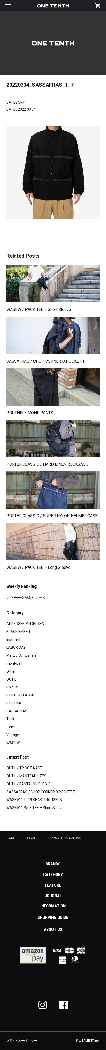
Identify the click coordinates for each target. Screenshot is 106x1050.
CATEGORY (53, 874)
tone (10, 727)
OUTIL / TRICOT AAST (24, 768)
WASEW (13, 743)
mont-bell (14, 663)
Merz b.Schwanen (21, 655)
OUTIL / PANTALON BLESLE (28, 784)
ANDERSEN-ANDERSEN (25, 624)
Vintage (12, 735)
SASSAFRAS (17, 711)
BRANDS (53, 863)
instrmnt (13, 640)
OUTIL (11, 679)
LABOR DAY (16, 647)
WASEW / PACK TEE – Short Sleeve (38, 309)
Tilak (10, 719)
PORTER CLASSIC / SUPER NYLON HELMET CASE (52, 515)
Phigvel (12, 687)
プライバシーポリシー (21, 1041)
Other (11, 671)
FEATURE (53, 885)
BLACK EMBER (18, 632)
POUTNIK (13, 703)
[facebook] (63, 1004)
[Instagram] (43, 1004)
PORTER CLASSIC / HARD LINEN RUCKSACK (47, 464)
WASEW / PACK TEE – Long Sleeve (38, 567)
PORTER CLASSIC (20, 695)
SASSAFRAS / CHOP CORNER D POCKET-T (45, 361)
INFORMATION (53, 906)
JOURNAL (53, 895)
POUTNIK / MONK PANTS (29, 412)
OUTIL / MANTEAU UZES (26, 776)
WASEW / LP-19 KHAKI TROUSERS (34, 800)
